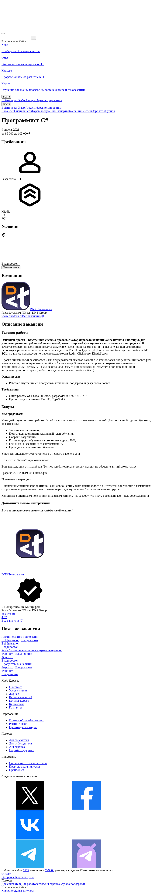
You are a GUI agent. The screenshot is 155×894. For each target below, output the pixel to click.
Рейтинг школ (18, 723)
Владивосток (29, 640)
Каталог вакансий (20, 697)
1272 (26, 870)
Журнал (110, 111)
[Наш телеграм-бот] (86, 866)
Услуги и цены (18, 690)
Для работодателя (20, 743)
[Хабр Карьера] (16, 37)
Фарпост (7, 653)
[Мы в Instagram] (86, 837)
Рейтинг (87, 111)
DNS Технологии (41, 309)
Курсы (29, 890)
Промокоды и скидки (23, 727)
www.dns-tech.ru (12, 316)
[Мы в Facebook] (86, 808)
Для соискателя (19, 740)
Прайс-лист (16, 770)
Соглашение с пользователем (28, 763)
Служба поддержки (21, 750)
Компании (75, 111)
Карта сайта (16, 704)
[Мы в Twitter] (30, 808)
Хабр (5, 890)
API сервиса (17, 746)
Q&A (11, 890)
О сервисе (15, 687)
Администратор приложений (20, 636)
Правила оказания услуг (24, 766)
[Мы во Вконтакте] (30, 837)
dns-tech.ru (8, 613)
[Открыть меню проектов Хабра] (3, 33)
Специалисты (23, 111)
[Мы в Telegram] (30, 866)
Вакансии (8, 111)
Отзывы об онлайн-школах (26, 720)
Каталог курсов (19, 700)
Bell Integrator (10, 640)
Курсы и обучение (43, 111)
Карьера (20, 890)
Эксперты (61, 111)
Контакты (15, 707)
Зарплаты (98, 111)
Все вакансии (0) (33, 316)
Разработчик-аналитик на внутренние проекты (32, 650)
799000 (49, 870)
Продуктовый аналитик (17, 664)
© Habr (6, 873)
